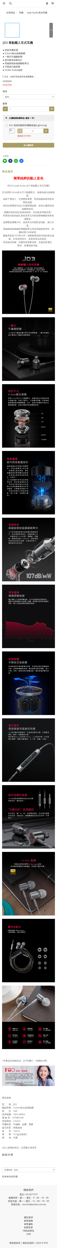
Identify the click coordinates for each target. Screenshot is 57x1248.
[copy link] (21, 161)
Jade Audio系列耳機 (37, 12)
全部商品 (10, 12)
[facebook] (10, 161)
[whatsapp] (16, 161)
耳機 (21, 12)
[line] (5, 161)
